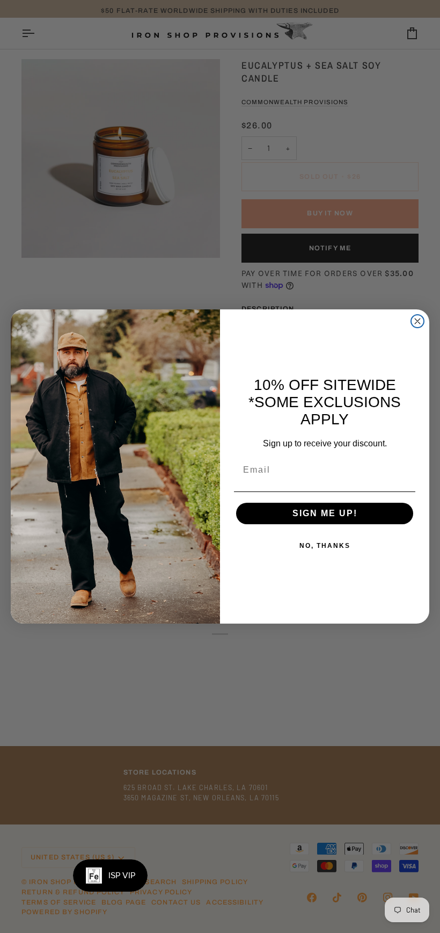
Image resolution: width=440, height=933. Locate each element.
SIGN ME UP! (324, 513)
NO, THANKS (324, 545)
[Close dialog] (417, 321)
